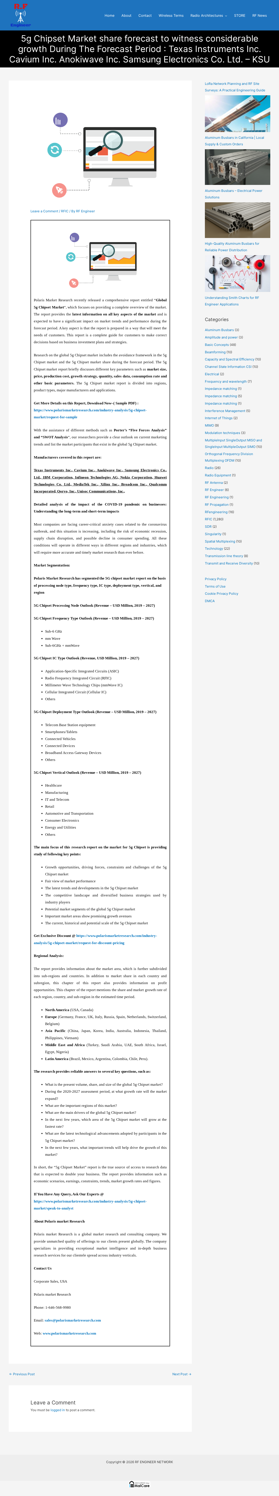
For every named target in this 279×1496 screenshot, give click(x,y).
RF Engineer (214, 490)
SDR (208, 526)
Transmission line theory (224, 556)
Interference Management (225, 411)
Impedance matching (221, 389)
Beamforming (215, 352)
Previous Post (22, 1374)
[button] (225, 15)
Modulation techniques (222, 433)
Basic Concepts (217, 345)
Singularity (213, 534)
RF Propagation (217, 505)
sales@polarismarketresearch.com (73, 1320)
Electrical (212, 374)
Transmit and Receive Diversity (229, 563)
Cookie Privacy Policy (221, 593)
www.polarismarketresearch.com (69, 1333)
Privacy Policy (215, 579)
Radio (209, 468)
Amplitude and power (221, 337)
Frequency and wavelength (226, 381)
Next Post (181, 1374)
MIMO (209, 425)
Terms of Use (215, 586)
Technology (214, 548)
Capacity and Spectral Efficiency (229, 359)
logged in (58, 1410)
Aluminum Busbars (219, 330)
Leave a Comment (44, 211)
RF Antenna (214, 483)
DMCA (210, 601)
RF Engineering (217, 497)
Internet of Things (219, 418)
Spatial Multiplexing (220, 541)
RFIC (64, 211)
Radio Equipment (218, 475)
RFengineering (216, 512)
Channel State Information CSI (228, 367)
